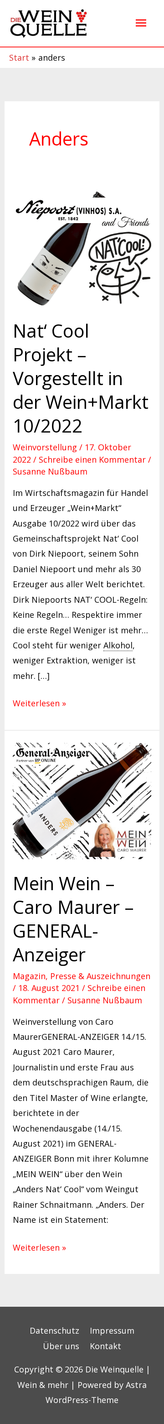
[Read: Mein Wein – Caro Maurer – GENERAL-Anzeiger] (82, 800)
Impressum (112, 1330)
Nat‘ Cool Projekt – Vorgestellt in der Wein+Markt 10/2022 (81, 378)
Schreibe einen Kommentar (92, 459)
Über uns (61, 1346)
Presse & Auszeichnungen (100, 975)
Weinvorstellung (45, 447)
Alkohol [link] (118, 645)
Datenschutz (54, 1330)
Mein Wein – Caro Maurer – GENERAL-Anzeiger (73, 919)
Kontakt (105, 1346)
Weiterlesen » (39, 702)
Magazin (29, 975)
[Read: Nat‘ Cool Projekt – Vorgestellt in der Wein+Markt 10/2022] (82, 247)
